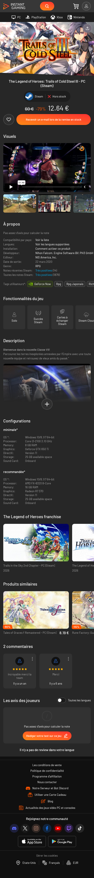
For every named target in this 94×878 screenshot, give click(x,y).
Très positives (44, 270)
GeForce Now (42, 284)
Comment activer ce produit (52, 248)
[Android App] (62, 841)
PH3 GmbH (86, 253)
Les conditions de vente (47, 765)
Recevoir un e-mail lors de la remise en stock (53, 119)
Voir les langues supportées (52, 244)
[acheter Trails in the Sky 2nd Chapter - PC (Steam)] (36, 543)
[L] (55, 661)
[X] (25, 828)
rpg (58, 284)
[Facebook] (47, 828)
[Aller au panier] (76, 6)
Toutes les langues (79, 700)
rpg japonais (74, 284)
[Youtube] (58, 828)
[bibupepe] (19, 661)
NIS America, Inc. (46, 257)
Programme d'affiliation (47, 776)
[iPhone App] (32, 841)
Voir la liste (42, 240)
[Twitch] (68, 828)
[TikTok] (79, 828)
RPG (38, 266)
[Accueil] (14, 6)
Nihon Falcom (43, 253)
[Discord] (14, 828)
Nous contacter (47, 782)
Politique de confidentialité (47, 770)
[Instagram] (36, 828)
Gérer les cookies (47, 855)
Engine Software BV (66, 253)
